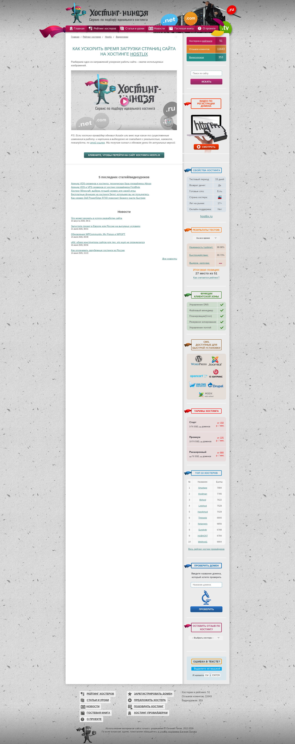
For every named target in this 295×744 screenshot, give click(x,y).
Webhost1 (202, 542)
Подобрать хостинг (149, 706)
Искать (206, 81)
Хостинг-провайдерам (151, 712)
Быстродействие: (198, 255)
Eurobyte (203, 530)
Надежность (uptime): (201, 247)
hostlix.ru (206, 216)
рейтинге (207, 41)
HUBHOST (203, 536)
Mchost (202, 500)
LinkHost (203, 506)
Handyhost (203, 512)
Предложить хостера (150, 700)
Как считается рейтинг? (206, 277)
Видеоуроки (122, 37)
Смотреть (208, 147)
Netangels (202, 524)
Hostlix (108, 37)
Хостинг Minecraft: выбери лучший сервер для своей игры (103, 190)
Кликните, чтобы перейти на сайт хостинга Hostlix (124, 155)
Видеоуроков (196, 57)
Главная (75, 37)
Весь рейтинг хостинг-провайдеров (206, 549)
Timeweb (202, 518)
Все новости (169, 258)
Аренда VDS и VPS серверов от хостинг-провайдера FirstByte (105, 187)
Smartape (202, 488)
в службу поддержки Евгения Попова (177, 731)
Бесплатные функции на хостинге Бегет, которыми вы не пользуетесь (110, 194)
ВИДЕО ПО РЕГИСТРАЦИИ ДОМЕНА (206, 103)
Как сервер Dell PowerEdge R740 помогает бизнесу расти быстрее (108, 198)
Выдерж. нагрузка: (199, 263)
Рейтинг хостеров (92, 37)
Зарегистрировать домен (153, 693)
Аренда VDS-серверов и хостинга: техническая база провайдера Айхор (111, 183)
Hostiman (202, 494)
